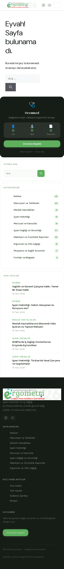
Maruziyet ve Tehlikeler (26, 203)
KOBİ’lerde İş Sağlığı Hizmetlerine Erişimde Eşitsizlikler (31, 343)
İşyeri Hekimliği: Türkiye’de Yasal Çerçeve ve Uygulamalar (36, 362)
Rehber (18, 196)
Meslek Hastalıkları (24, 209)
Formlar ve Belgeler (24, 257)
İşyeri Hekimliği (22, 216)
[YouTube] (49, 5)
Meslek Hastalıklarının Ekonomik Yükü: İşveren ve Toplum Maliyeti (34, 325)
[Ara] (10, 87)
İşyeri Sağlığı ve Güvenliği (27, 230)
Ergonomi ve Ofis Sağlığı (27, 243)
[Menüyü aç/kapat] (57, 5)
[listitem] (6, 418)
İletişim (14, 500)
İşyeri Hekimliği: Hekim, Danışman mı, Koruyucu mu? (33, 307)
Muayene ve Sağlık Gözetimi (29, 250)
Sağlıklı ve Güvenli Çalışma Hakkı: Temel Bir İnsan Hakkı (35, 288)
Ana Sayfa (15, 485)
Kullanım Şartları (19, 495)
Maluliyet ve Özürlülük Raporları (31, 237)
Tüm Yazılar (16, 490)
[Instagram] (43, 5)
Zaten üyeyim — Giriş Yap (32, 151)
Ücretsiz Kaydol (32, 143)
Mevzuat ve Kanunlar (25, 223)
